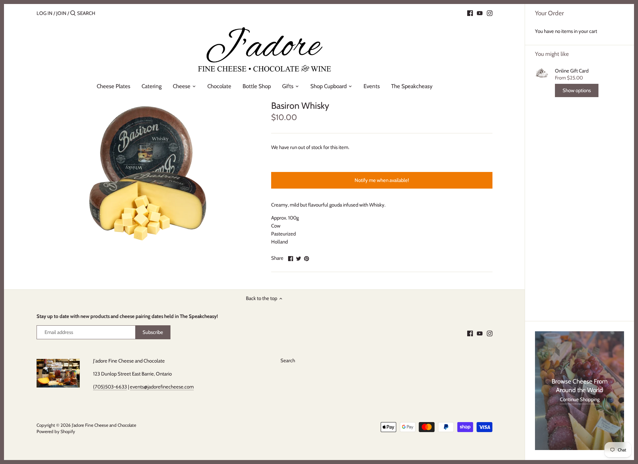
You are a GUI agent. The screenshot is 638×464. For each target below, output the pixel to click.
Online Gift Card (571, 71)
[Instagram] (489, 13)
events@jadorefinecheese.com (162, 387)
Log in (45, 13)
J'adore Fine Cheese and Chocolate (104, 425)
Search (287, 361)
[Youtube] (479, 13)
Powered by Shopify (56, 431)
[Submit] (73, 13)
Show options (577, 90)
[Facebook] (470, 13)
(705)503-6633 (110, 387)
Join (61, 13)
